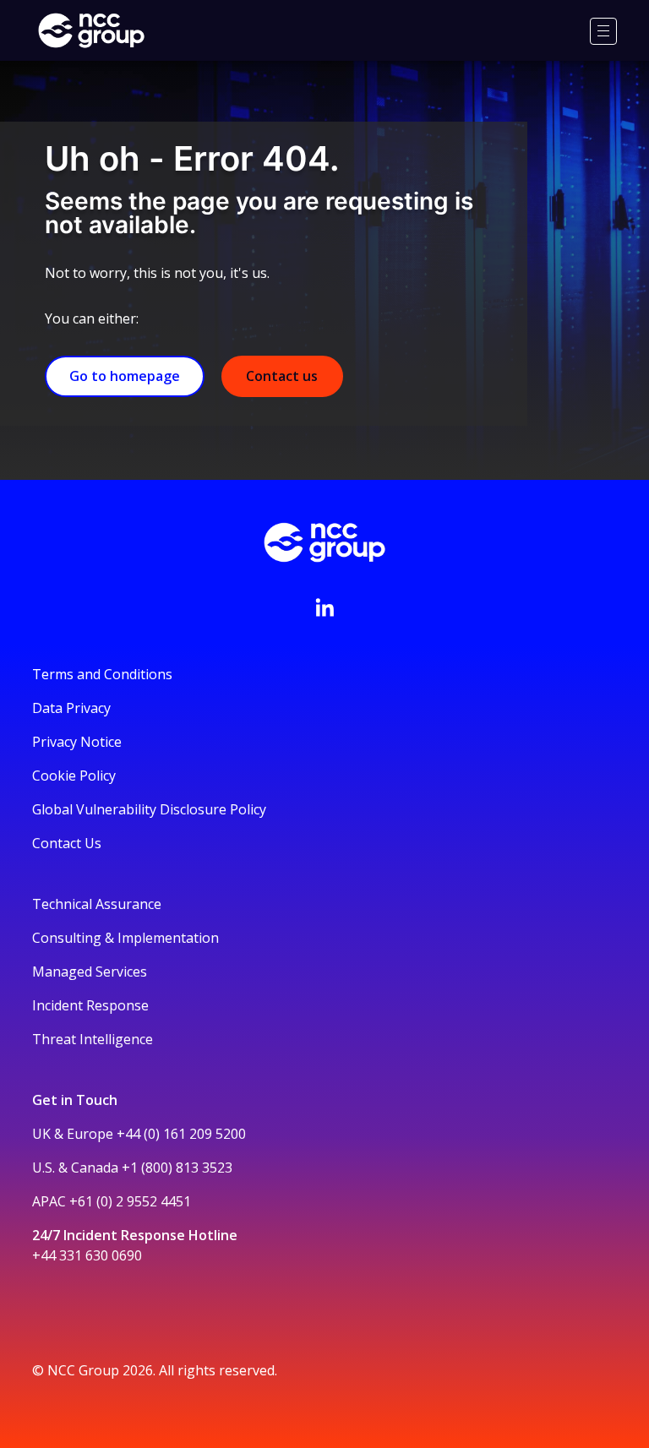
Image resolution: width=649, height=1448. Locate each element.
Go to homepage (124, 376)
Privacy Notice (77, 741)
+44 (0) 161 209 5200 (181, 1133)
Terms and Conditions (102, 674)
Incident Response (90, 1005)
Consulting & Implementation (125, 937)
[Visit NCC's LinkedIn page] (324, 607)
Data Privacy (71, 708)
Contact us (282, 376)
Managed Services (89, 971)
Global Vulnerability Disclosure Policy (149, 809)
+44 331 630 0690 (87, 1255)
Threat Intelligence (92, 1039)
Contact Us (66, 843)
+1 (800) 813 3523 (177, 1167)
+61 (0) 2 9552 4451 (130, 1201)
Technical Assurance (96, 904)
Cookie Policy (74, 775)
